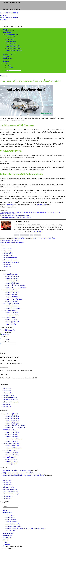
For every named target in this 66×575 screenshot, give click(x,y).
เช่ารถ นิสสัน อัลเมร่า (12, 315)
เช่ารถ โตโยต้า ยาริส (12, 278)
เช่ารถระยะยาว (11, 53)
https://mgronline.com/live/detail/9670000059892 (15, 215)
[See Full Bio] (43, 232)
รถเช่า (34, 238)
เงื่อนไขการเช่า (7, 58)
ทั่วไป (1, 76)
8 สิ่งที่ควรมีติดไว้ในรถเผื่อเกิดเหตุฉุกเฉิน (12, 242)
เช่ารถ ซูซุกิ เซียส (11, 324)
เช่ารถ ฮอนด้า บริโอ (12, 297)
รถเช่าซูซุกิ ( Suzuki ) (9, 317)
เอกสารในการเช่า (8, 533)
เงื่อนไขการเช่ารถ (8, 535)
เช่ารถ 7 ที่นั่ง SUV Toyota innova (16, 288)
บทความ (5, 60)
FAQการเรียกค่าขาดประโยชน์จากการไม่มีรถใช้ (17, 473)
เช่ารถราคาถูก (41, 205)
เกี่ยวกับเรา (6, 31)
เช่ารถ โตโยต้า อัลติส (12, 281)
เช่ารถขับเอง (7, 267)
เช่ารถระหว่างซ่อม (11, 44)
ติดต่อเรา (6, 61)
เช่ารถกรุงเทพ (10, 35)
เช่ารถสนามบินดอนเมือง (13, 48)
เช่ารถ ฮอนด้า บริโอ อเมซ (14, 299)
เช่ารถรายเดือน (11, 41)
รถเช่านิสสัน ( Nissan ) (10, 310)
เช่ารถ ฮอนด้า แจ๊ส (12, 301)
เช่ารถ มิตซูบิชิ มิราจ (12, 306)
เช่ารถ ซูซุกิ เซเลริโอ (12, 322)
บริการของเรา (7, 32)
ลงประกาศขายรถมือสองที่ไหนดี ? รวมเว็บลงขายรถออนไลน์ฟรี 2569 (23, 475)
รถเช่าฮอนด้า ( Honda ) (10, 290)
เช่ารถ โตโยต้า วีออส (12, 276)
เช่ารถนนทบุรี (10, 37)
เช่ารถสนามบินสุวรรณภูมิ (14, 50)
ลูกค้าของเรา (7, 537)
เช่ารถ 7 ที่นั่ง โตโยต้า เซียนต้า (15, 285)
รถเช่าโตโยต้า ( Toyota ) (10, 274)
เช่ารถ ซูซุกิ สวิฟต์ (11, 319)
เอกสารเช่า (6, 56)
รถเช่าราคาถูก (41, 238)
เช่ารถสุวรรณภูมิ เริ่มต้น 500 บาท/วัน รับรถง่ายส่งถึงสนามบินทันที (25, 528)
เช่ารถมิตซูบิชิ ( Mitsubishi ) (11, 303)
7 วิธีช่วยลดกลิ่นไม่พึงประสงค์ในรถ (10, 240)
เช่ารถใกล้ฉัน (51, 238)
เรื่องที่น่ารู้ (5, 76)
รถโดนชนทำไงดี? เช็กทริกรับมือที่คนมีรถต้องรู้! (17, 470)
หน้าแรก (5, 29)
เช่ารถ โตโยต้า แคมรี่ (12, 283)
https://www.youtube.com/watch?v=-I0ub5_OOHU (16, 217)
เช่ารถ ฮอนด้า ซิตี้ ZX (12, 292)
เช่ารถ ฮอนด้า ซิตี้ (11, 294)
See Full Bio (38, 232)
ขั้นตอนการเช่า (7, 55)
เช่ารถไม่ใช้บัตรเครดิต (13, 46)
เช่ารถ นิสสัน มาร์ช (12, 312)
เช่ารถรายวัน (10, 39)
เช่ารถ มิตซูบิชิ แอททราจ (13, 308)
